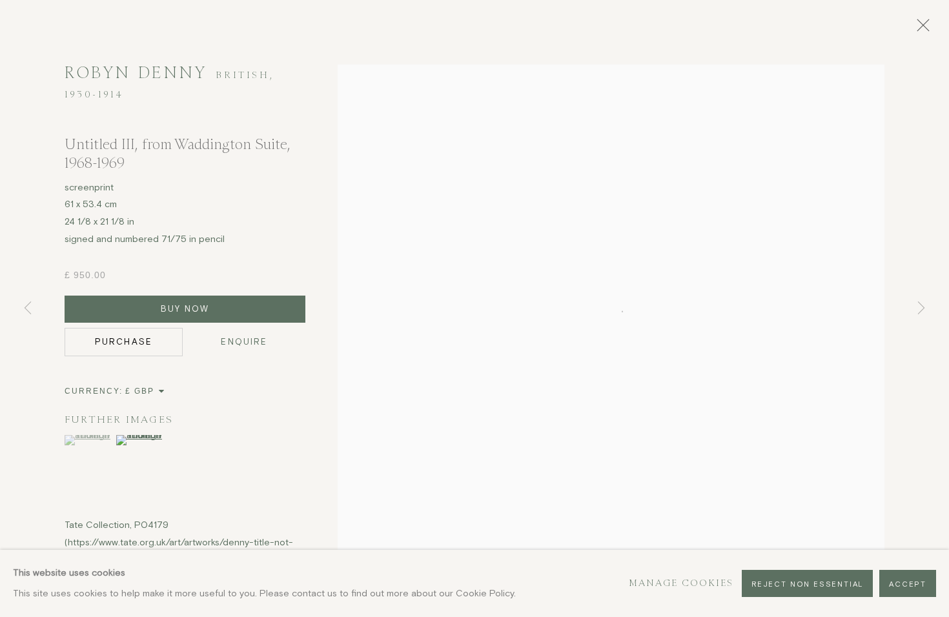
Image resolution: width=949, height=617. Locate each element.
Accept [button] (907, 584)
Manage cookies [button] (681, 583)
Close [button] (920, 29)
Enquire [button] (244, 342)
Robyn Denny (135, 72)
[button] (89, 440)
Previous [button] (28, 308)
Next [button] (921, 308)
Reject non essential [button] (807, 584)
